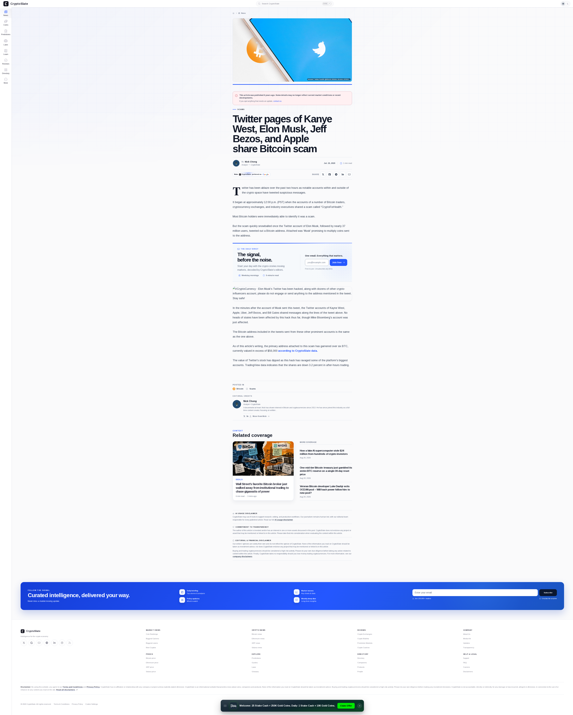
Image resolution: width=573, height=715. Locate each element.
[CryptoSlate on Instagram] (62, 643)
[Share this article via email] (349, 174)
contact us (277, 101)
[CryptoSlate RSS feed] (69, 643)
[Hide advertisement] (359, 706)
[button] (5, 81)
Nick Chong (251, 162)
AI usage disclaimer (284, 520)
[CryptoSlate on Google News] (31, 643)
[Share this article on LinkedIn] (342, 174)
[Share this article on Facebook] (329, 174)
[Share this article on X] (323, 174)
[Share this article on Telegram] (336, 174)
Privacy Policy (93, 687)
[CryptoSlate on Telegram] (47, 643)
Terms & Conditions (61, 704)
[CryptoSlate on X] (24, 643)
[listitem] (238, 388)
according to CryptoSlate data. (298, 350)
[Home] (233, 13)
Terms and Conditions (73, 687)
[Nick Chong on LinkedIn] (247, 416)
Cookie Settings (91, 704)
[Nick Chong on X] (244, 416)
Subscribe (548, 593)
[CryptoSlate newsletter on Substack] (39, 643)
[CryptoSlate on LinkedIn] (54, 643)
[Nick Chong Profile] (236, 163)
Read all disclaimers (65, 690)
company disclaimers (242, 556)
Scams (241, 109)
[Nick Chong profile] (237, 404)
